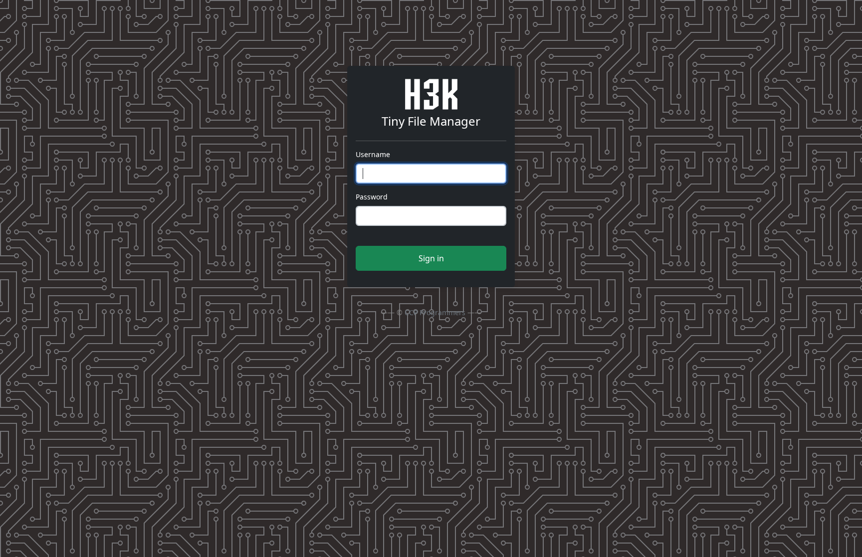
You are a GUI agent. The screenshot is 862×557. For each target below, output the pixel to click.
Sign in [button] (431, 258)
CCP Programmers (435, 312)
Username (373, 154)
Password (372, 196)
